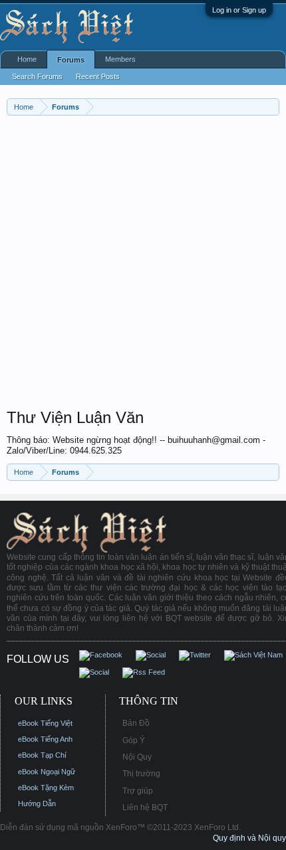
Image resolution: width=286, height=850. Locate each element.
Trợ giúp (137, 791)
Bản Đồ (136, 723)
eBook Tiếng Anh (45, 739)
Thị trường (141, 773)
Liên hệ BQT (145, 807)
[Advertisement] (143, 265)
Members (120, 59)
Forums (70, 60)
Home (27, 59)
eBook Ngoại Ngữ (46, 772)
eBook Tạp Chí (42, 755)
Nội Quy (137, 757)
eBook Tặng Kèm (46, 788)
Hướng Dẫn (37, 804)
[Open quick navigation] (271, 106)
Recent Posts (98, 76)
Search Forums (37, 76)
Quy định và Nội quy (249, 838)
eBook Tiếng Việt (45, 723)
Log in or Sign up (239, 10)
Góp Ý (133, 740)
